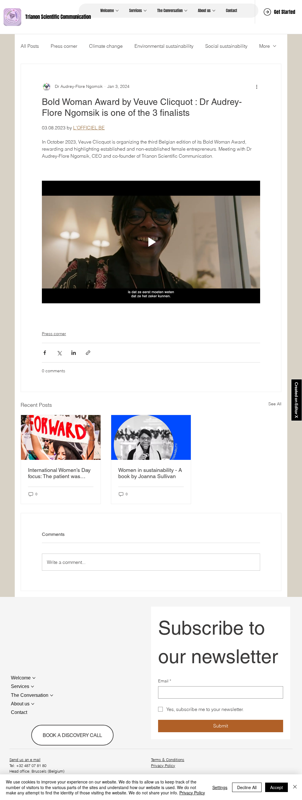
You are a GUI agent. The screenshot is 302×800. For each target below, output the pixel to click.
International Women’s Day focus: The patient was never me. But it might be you (59, 473)
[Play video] (151, 242)
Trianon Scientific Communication (58, 17)
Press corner (64, 46)
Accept (276, 787)
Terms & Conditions (167, 759)
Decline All (247, 787)
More (264, 46)
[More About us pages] (213, 10)
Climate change (106, 46)
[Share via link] (88, 352)
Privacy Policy (163, 765)
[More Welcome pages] (117, 10)
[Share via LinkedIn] (73, 352)
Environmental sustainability (163, 46)
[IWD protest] (61, 437)
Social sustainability (226, 46)
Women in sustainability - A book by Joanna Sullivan (150, 473)
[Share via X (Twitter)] (59, 352)
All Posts (30, 46)
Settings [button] (219, 787)
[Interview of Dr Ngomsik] (151, 437)
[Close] (294, 787)
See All (274, 403)
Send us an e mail (24, 759)
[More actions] (256, 86)
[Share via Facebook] (44, 352)
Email (164, 681)
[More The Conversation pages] (185, 10)
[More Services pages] (145, 10)
